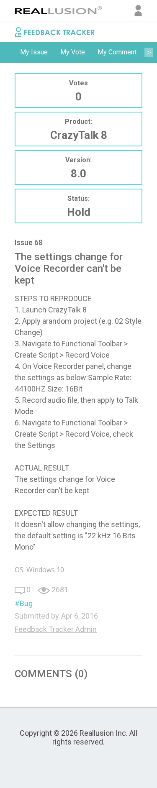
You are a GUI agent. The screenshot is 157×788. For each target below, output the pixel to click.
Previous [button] (8, 52)
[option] (34, 52)
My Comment (117, 52)
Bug (26, 603)
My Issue (34, 52)
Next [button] (148, 52)
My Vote (72, 52)
